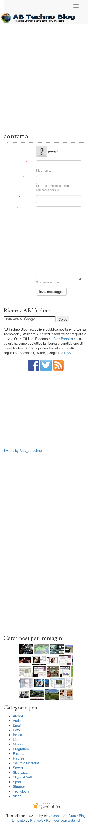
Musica (18, 744)
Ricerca (18, 753)
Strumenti (20, 786)
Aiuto (72, 815)
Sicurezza (20, 772)
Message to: (25, 147)
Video (17, 795)
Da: (29, 162)
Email (17, 725)
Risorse (18, 758)
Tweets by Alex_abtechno (23, 450)
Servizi (18, 767)
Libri (16, 739)
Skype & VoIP (23, 777)
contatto (59, 815)
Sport (17, 781)
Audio (17, 720)
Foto (16, 730)
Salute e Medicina (26, 763)
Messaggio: (25, 208)
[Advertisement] (46, 79)
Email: (28, 177)
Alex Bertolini (63, 338)
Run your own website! (63, 820)
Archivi (18, 715)
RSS (67, 352)
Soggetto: (26, 197)
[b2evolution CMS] (46, 805)
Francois (36, 820)
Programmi (21, 748)
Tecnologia (21, 791)
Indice (17, 734)
